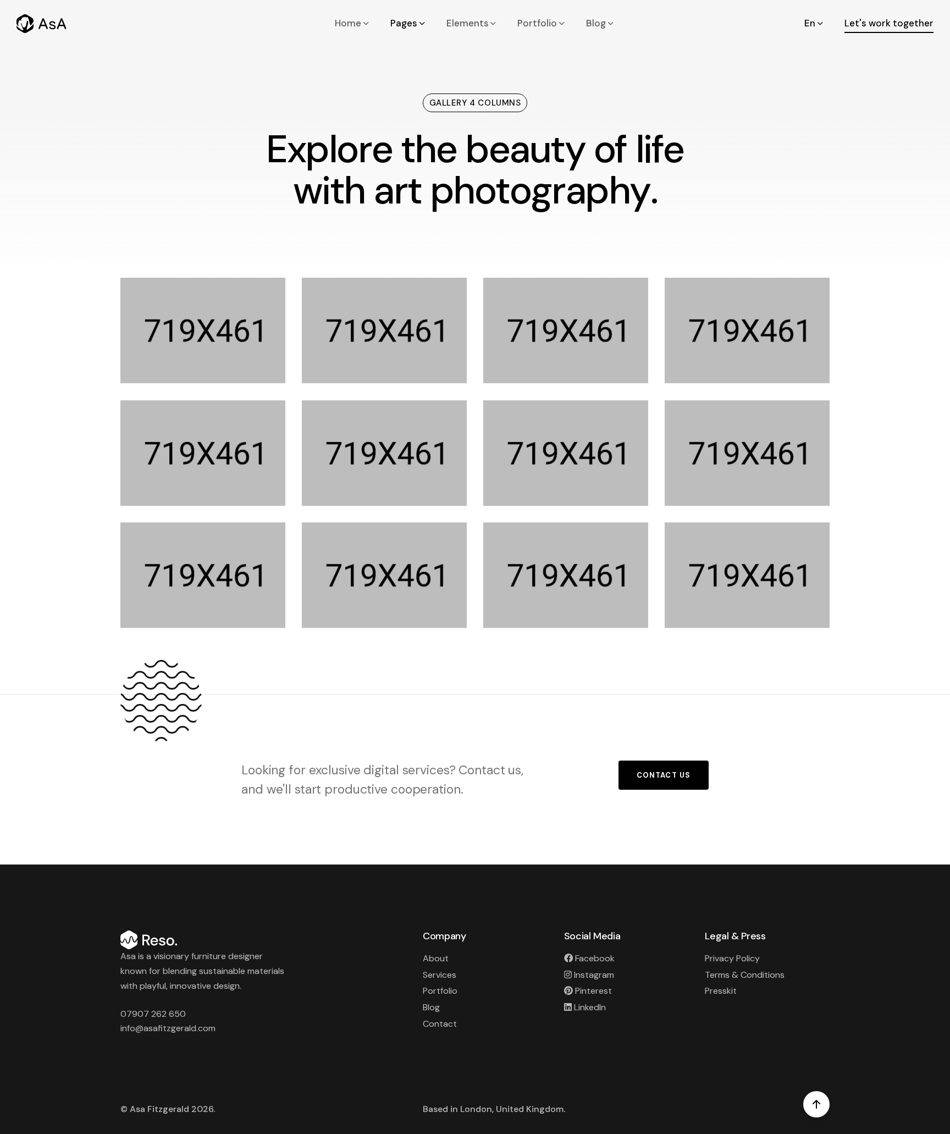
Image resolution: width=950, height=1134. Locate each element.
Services (439, 975)
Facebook (595, 958)
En (809, 23)
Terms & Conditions (745, 975)
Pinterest (593, 991)
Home (348, 23)
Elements (467, 23)
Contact (440, 1024)
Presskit (721, 991)
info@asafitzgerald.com (168, 1028)
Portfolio (537, 23)
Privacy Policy (732, 958)
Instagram (594, 975)
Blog (596, 23)
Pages (403, 23)
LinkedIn (590, 1007)
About (436, 958)
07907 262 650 (153, 1014)
